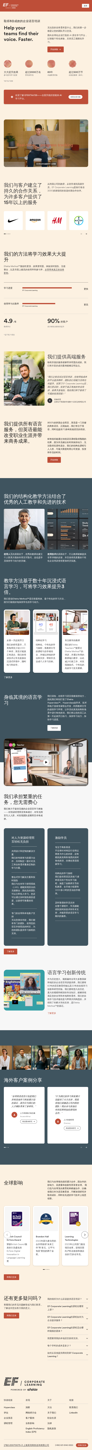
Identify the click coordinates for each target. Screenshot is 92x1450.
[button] (55, 49)
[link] (10, 5)
